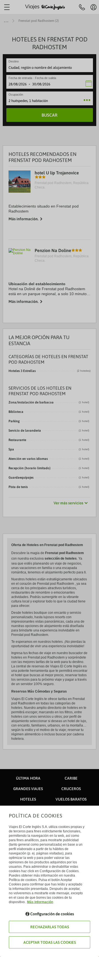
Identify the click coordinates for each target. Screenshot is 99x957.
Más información (40, 902)
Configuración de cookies (52, 914)
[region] (49, 478)
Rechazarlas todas (49, 927)
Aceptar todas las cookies (49, 942)
